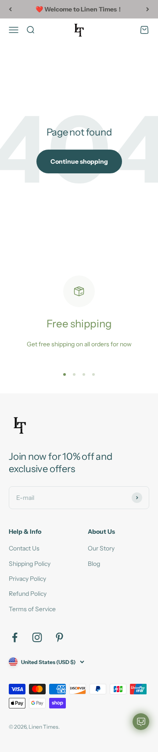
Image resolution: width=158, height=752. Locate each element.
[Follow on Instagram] (37, 637)
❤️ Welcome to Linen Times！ (79, 9)
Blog (94, 564)
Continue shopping (79, 161)
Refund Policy (28, 594)
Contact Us (24, 548)
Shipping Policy (29, 564)
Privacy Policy (27, 579)
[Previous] (10, 9)
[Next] (147, 9)
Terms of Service (32, 609)
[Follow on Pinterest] (59, 637)
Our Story (101, 548)
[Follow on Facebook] (15, 637)
